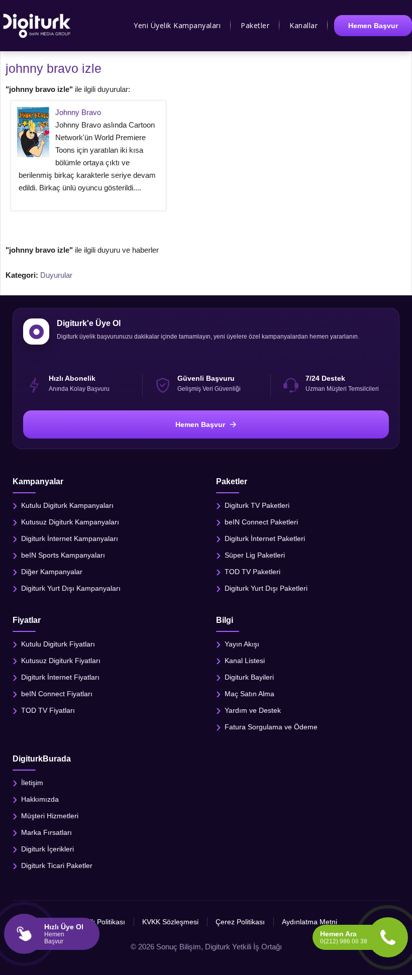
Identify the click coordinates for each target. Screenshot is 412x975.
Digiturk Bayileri (249, 677)
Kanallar (303, 25)
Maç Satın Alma (249, 694)
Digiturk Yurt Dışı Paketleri (266, 588)
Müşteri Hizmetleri (49, 816)
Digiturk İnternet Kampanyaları (69, 538)
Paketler (255, 25)
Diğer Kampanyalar (51, 571)
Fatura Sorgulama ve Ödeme (271, 727)
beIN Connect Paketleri (261, 521)
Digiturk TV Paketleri (257, 505)
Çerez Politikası (240, 922)
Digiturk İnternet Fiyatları (60, 677)
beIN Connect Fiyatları (56, 694)
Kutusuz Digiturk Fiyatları (60, 661)
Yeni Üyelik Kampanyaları (177, 25)
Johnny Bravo (78, 112)
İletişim (32, 783)
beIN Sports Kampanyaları (63, 555)
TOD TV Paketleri (252, 571)
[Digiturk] (37, 25)
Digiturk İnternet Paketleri (265, 538)
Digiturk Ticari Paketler (56, 865)
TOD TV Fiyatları (48, 710)
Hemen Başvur (373, 26)
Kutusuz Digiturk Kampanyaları (70, 521)
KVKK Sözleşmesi (170, 922)
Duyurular (56, 275)
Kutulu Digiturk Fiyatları (58, 644)
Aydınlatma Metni (309, 922)
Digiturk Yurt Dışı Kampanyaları (71, 588)
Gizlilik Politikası (100, 922)
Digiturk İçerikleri (47, 849)
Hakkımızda (40, 799)
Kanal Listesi (245, 661)
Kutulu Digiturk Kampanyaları (67, 505)
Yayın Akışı (242, 644)
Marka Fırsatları (46, 832)
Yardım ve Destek (253, 710)
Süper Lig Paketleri (255, 555)
